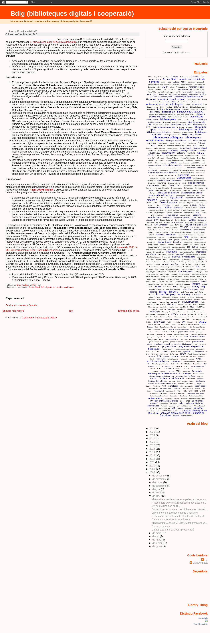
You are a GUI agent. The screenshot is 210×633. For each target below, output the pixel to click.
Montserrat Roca (163, 314)
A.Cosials (194, 77)
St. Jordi (172, 381)
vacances (173, 403)
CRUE (164, 185)
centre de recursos (191, 155)
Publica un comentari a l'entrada (21, 305)
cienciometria (159, 160)
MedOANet (200, 307)
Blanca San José (199, 141)
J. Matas (191, 262)
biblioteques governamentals (183, 132)
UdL (185, 391)
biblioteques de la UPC (181, 124)
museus (183, 314)
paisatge (199, 332)
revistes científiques (65, 287)
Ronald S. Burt (186, 364)
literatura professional (156, 289)
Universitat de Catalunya (178, 396)
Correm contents (161, 526)
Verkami (164, 406)
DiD (197, 195)
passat (169, 334)
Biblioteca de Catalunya (190, 111)
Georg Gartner (160, 240)
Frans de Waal (199, 232)
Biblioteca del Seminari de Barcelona (162, 114)
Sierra (195, 374)
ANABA (150, 89)
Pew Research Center (194, 336)
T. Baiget (198, 383)
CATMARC (191, 153)
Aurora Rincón (183, 102)
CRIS (184, 183)
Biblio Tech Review (181, 107)
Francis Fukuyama (162, 232)
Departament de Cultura (191, 193)
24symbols (157, 77)
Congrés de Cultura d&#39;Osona (182, 170)
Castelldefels (162, 150)
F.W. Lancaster (160, 225)
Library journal (185, 287)
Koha (201, 279)
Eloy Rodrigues (159, 212)
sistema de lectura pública (185, 376)
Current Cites (187, 185)
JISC (198, 266)
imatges (171, 249)
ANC (165, 89)
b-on (205, 104)
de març (157, 539)
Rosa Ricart (197, 364)
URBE (188, 401)
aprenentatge (187, 92)
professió (203, 344)
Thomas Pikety (187, 388)
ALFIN (165, 87)
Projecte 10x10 (167, 349)
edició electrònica (155, 208)
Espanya (196, 215)
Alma (172, 87)
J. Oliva (157, 264)
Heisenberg (188, 242)
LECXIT (157, 286)
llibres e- (173, 291)
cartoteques (152, 150)
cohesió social (184, 163)
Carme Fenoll (185, 148)
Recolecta (184, 356)
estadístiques (154, 217)
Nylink (169, 322)
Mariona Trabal (159, 304)
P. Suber (165, 332)
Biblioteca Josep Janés (185, 114)
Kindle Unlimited (173, 279)
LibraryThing (198, 286)
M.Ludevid (151, 299)
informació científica (187, 252)
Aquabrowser (200, 92)
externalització (177, 222)
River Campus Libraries (160, 364)
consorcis (183, 175)
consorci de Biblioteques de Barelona (162, 175)
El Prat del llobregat (172, 210)
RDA (159, 356)
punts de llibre (176, 351)
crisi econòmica (196, 182)
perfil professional (164, 337)
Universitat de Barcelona (159, 396)
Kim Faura (161, 279)
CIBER (150, 160)
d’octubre (157, 482)
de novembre (159, 479)
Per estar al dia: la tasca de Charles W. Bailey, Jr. (178, 516)
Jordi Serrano (165, 274)
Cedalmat (159, 155)
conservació (200, 173)
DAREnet (195, 190)
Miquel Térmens (178, 312)
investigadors (188, 256)
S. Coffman (166, 366)
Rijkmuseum (201, 361)
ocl (196, 322)
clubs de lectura (160, 163)
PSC (148, 351)
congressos (200, 170)
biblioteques (168, 119)
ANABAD (158, 89)
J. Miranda (200, 262)
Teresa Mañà (153, 388)
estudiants (167, 217)
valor (181, 403)
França (151, 232)
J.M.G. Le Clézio (199, 264)
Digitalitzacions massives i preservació (173, 529)
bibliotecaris (196, 116)
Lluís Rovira (199, 292)
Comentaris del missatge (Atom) (39, 317)
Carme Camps (172, 148)
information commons (166, 254)
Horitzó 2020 (187, 244)
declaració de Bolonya (168, 192)
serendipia (186, 371)
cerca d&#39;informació (155, 158)
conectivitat (152, 170)
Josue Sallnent (177, 276)
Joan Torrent (159, 269)
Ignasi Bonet (161, 249)
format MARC (186, 230)
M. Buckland (197, 294)
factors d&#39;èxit (176, 225)
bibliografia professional (168, 109)
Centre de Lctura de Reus (174, 155)
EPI (198, 212)
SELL (178, 371)
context (162, 178)
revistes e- (176, 361)
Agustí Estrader (186, 84)
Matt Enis (163, 307)
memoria (155, 309)
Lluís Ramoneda (187, 292)
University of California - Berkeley (175, 398)
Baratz (149, 107)
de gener (157, 546)
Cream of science (174, 183)
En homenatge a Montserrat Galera (171, 519)
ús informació (197, 401)
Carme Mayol (200, 148)
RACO (183, 354)
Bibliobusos (151, 109)
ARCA (149, 94)
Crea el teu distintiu (200, 624)
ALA (158, 87)
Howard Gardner (153, 247)
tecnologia (173, 386)
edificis (168, 207)
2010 (152, 465)
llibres (162, 291)
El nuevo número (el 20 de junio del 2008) (53, 42)
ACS (169, 82)
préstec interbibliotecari (181, 344)
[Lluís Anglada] (206, 621)
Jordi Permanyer (185, 271)
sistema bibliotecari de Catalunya (161, 376)
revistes (199, 359)
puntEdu (165, 351)
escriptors (160, 215)
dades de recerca (161, 190)
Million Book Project (194, 309)
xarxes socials (186, 416)
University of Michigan (197, 398)
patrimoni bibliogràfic (181, 334)
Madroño (160, 299)
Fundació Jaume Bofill (166, 234)
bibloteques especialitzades (176, 141)
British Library (175, 143)
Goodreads (151, 242)
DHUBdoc (190, 195)
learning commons (167, 284)
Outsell (157, 332)
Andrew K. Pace (200, 89)
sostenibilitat (190, 379)
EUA (156, 220)
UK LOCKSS (193, 391)
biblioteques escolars (191, 129)
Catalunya (181, 153)
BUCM (184, 143)
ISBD (165, 259)
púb (153, 351)
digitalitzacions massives (194, 198)
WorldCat (198, 408)
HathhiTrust (177, 242)
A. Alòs (165, 77)
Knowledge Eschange (189, 279)
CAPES (149, 148)
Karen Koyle (151, 279)
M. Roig (183, 297)
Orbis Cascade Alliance (196, 327)
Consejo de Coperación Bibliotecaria (163, 173)
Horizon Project (199, 244)
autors (188, 104)
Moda (194, 312)
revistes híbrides (189, 361)
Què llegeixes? (198, 351)
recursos (193, 356)
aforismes (191, 82)
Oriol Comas (195, 329)
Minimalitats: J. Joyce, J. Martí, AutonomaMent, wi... (179, 523)
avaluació (196, 104)
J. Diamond (156, 262)
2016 (152, 445)
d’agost (156, 489)
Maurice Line (173, 307)
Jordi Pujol (198, 272)
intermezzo (166, 257)
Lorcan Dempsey (166, 294)
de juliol (157, 492)
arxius (203, 94)
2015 (152, 448)
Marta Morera (153, 307)
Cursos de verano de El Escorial (157, 188)
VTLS (152, 408)
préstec (149, 344)
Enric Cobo (178, 212)
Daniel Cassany (175, 190)
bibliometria (155, 112)
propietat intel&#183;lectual (184, 349)
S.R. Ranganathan (197, 366)
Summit (181, 383)
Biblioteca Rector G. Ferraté (178, 117)
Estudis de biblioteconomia (185, 217)
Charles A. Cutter (172, 158)
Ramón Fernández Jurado (197, 354)
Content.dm (153, 178)
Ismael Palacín (174, 259)
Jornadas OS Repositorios (181, 274)
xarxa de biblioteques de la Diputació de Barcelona (182, 414)
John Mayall (150, 272)
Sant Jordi (167, 369)
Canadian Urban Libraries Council (179, 146)
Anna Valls (152, 92)
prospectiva (200, 349)
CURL (178, 185)
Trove (180, 391)
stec (178, 381)
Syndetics (189, 383)
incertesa (196, 249)
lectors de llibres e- (183, 284)
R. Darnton (164, 354)
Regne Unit (160, 359)
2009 (150, 77)
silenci (202, 374)
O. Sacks (176, 322)
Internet (176, 256)
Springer (200, 379)
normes (177, 319)
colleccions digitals (154, 165)
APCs (178, 92)
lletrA (202, 289)
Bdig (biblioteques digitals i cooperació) (72, 13)
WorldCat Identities (153, 411)
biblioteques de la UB (161, 125)
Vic (178, 406)
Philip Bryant (152, 339)
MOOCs (174, 314)
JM (206, 559)
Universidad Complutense (158, 393)
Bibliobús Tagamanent (198, 107)
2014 (152, 452)
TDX (164, 386)
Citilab (150, 163)
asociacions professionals (161, 97)
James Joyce (153, 267)
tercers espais (200, 386)
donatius (182, 203)
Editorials (178, 207)
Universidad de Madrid (177, 393)
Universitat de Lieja (196, 396)
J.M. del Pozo (186, 264)
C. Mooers (192, 143)
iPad (152, 259)
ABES (158, 79)
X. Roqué (176, 411)
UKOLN (202, 391)
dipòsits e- (50, 287)
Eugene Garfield (180, 220)
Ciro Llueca (189, 160)
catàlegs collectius (189, 150)
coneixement (163, 170)
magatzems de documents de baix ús (179, 299)
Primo (196, 344)
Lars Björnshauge (153, 284)
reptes (191, 359)
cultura (171, 185)
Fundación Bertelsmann (186, 235)
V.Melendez (164, 403)
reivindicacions (173, 359)
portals (165, 342)
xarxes (176, 415)
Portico (187, 342)
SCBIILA (155, 371)
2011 (152, 462)
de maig (157, 533)
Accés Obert (34, 287)
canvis (201, 146)
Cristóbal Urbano (153, 185)
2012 (152, 459)
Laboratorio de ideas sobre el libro (187, 281)
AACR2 (151, 79)
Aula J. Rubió (170, 102)
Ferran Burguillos (171, 227)
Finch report (195, 227)
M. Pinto (175, 297)
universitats (155, 398)
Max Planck (184, 307)
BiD (42, 287)
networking (168, 319)
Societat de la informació (171, 378)
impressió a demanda (183, 249)
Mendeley (171, 309)
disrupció (174, 200)
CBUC (200, 152)
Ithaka (201, 259)
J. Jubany (182, 262)
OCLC (202, 321)
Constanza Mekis (197, 175)
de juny (156, 496)
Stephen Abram (187, 381)
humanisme (166, 247)
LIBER (175, 287)
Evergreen (150, 222)
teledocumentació (186, 386)
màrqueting (171, 304)
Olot (156, 327)
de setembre (159, 485)
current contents (200, 185)
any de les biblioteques (166, 92)
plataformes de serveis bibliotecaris (192, 339)
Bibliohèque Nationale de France (194, 109)
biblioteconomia (152, 120)
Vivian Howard (199, 406)
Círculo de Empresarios (174, 160)
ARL (155, 94)
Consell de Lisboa (187, 173)
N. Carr (200, 314)
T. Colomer (156, 386)
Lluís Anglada (200, 562)
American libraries (196, 87)
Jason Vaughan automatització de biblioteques (177, 267)
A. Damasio (184, 77)
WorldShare (166, 411)
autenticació (194, 102)
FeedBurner (183, 52)
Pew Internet (177, 337)
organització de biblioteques (179, 329)
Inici (71, 310)
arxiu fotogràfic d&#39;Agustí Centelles (183, 94)
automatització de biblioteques (164, 104)
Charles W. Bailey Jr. (187, 158)
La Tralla (169, 281)
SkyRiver (200, 376)
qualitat (186, 351)
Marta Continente (199, 304)
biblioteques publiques (191, 134)
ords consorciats (154, 329)
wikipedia (188, 408)
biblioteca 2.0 (168, 112)
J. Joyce (174, 262)
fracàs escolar (199, 230)
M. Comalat (166, 297)
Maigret (197, 299)
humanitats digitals (178, 247)
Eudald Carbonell (166, 220)
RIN (148, 364)
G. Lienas (194, 237)
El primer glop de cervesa (190, 210)
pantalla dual (160, 334)
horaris (178, 244)
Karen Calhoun (189, 276)
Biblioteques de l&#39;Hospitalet (174, 122)
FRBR (151, 235)
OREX (164, 329)
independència (158, 252)
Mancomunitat (164, 302)
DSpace (190, 203)
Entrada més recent (13, 310)
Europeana (202, 220)
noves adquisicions (198, 319)
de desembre (159, 475)
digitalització (176, 197)
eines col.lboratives (156, 210)
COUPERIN (162, 183)
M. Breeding (184, 294)
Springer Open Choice (157, 381)
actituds (176, 82)
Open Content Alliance (168, 327)
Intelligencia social (153, 257)
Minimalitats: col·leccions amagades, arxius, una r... (180, 499)
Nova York (185, 319)
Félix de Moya (158, 227)
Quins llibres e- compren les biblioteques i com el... (179, 509)
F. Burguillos (199, 222)
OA (183, 322)
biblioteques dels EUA (184, 127)
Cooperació (184, 177)
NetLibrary (158, 319)
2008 (152, 472)
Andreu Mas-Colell (185, 89)
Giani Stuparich (186, 240)
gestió (176, 240)
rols (177, 364)
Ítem (194, 259)
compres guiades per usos (175, 168)
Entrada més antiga (128, 310)
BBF (161, 107)
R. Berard (155, 354)
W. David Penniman (163, 408)
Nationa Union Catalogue (163, 317)
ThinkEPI (176, 388)
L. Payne (161, 281)
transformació (170, 391)
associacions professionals (171, 99)
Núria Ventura (159, 322)
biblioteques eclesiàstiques (167, 130)
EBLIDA (201, 205)
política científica (155, 342)
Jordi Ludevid (161, 272)
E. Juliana (184, 205)
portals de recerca (176, 342)
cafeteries (161, 146)
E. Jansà (176, 205)
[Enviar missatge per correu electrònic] (39, 285)
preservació (198, 341)
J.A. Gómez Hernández (171, 264)
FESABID (184, 227)
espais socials (171, 215)
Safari (159, 369)
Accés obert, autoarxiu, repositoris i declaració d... (179, 502)
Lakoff (204, 281)
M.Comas (199, 297)
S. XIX (186, 366)
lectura (196, 283)
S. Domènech (177, 366)
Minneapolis (166, 312)
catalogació (168, 152)
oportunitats (182, 327)
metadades (181, 309)
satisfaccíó (199, 369)
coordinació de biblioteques (169, 180)
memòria (163, 309)
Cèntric (203, 155)
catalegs (174, 150)
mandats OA (175, 302)
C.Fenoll (152, 146)
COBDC (172, 162)
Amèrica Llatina (181, 87)
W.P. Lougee (177, 408)
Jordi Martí (172, 272)
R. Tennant (174, 354)
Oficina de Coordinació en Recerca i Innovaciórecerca (181, 324)
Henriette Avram (200, 242)
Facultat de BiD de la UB (196, 225)
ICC (188, 247)
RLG (172, 364)
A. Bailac (174, 77)
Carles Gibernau (159, 148)
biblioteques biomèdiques (187, 120)
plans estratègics (171, 339)
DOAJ (149, 203)
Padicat (173, 332)
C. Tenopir (202, 143)
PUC (158, 351)
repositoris (183, 359)
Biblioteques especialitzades (158, 132)
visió (190, 406)
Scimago (163, 371)
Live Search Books (173, 289)
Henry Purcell (153, 244)
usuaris (153, 403)
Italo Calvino (186, 259)
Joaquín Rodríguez (188, 269)
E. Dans (157, 205)
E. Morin (193, 205)
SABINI (152, 369)
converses (170, 178)
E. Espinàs (166, 205)
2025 (152, 432)
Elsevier (169, 212)
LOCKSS (151, 294)
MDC (192, 307)
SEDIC (171, 371)
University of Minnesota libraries (163, 401)
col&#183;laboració (198, 163)
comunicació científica (195, 168)
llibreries (153, 292)
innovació (180, 254)
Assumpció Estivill (194, 99)
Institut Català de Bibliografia (196, 254)
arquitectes (163, 94)
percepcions (151, 337)
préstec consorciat (162, 344)
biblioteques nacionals (172, 135)
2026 (152, 428)
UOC (182, 401)
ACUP (183, 82)
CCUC (150, 155)
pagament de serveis (186, 332)
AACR (202, 77)
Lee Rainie (167, 287)
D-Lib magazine (176, 188)
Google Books (164, 242)
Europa (192, 220)
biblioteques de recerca (163, 127)
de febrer (157, 543)
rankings (152, 356)
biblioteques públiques (168, 137)
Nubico (148, 322)
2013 (152, 455)
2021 (152, 438)
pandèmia (150, 334)
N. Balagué (192, 314)
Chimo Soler (201, 158)
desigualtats (180, 195)
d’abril (156, 536)
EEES (202, 207)
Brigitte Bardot (163, 143)
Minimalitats (154, 311)
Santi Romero (188, 369)
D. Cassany (199, 188)
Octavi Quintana (154, 324)
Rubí (157, 366)
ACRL (163, 82)
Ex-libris (167, 222)
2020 (152, 442)
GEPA (170, 240)
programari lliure (169, 346)
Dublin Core (199, 203)
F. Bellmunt (189, 222)
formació (175, 230)
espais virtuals (185, 215)
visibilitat (184, 406)
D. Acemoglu (188, 188)
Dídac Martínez (162, 198)
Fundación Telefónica (174, 237)
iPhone (158, 259)
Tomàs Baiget (159, 391)
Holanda (171, 244)
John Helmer (201, 269)
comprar (161, 168)
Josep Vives (165, 276)
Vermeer (172, 406)
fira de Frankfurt (164, 230)
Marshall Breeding (184, 304)
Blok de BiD (151, 143)
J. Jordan (165, 262)
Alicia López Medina (41, 189)
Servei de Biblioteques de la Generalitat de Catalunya (175, 372)
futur (186, 237)
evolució (159, 222)
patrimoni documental (198, 334)
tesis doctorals (165, 388)
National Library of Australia (184, 317)
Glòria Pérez (198, 240)
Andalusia (172, 89)
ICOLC (195, 247)
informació (171, 251)
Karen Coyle (201, 276)
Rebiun (166, 356)
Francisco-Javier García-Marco (181, 232)
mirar (188, 312)
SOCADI (153, 379)
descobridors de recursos (161, 195)
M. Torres (191, 297)
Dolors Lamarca (168, 202)
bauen (156, 107)
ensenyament (189, 212)
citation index (200, 160)
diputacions (164, 200)
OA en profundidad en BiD (166, 506)
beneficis (169, 107)
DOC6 (155, 203)
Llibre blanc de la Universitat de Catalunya (175, 512)
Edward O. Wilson (191, 208)
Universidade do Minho (195, 393)
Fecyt (149, 227)
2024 (152, 435)
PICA (161, 339)
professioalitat (155, 347)
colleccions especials (172, 165)
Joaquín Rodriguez (172, 269)
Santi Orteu (177, 369)
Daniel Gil (186, 190)
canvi (195, 146)
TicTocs (197, 388)
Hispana (163, 244)
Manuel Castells (190, 301)
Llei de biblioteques (190, 289)
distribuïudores (185, 200)
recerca (174, 356)
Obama (189, 322)
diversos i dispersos (199, 200)
